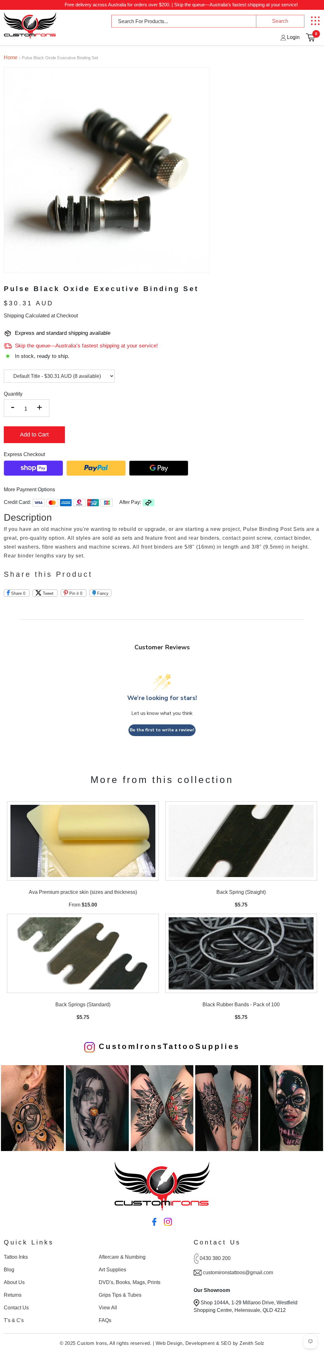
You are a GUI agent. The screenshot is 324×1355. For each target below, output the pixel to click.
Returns (13, 1295)
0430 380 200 (215, 1258)
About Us (14, 1282)
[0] (310, 37)
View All (108, 1307)
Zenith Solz (252, 1343)
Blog (9, 1269)
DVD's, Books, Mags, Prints (129, 1282)
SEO (226, 1343)
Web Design (169, 1343)
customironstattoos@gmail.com (238, 1272)
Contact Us (16, 1307)
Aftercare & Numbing (122, 1257)
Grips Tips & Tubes (120, 1295)
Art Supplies (112, 1269)
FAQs (105, 1320)
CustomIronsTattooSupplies (167, 1046)
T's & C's (14, 1320)
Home (10, 57)
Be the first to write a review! (162, 730)
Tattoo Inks (16, 1257)
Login (293, 37)
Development (200, 1343)
